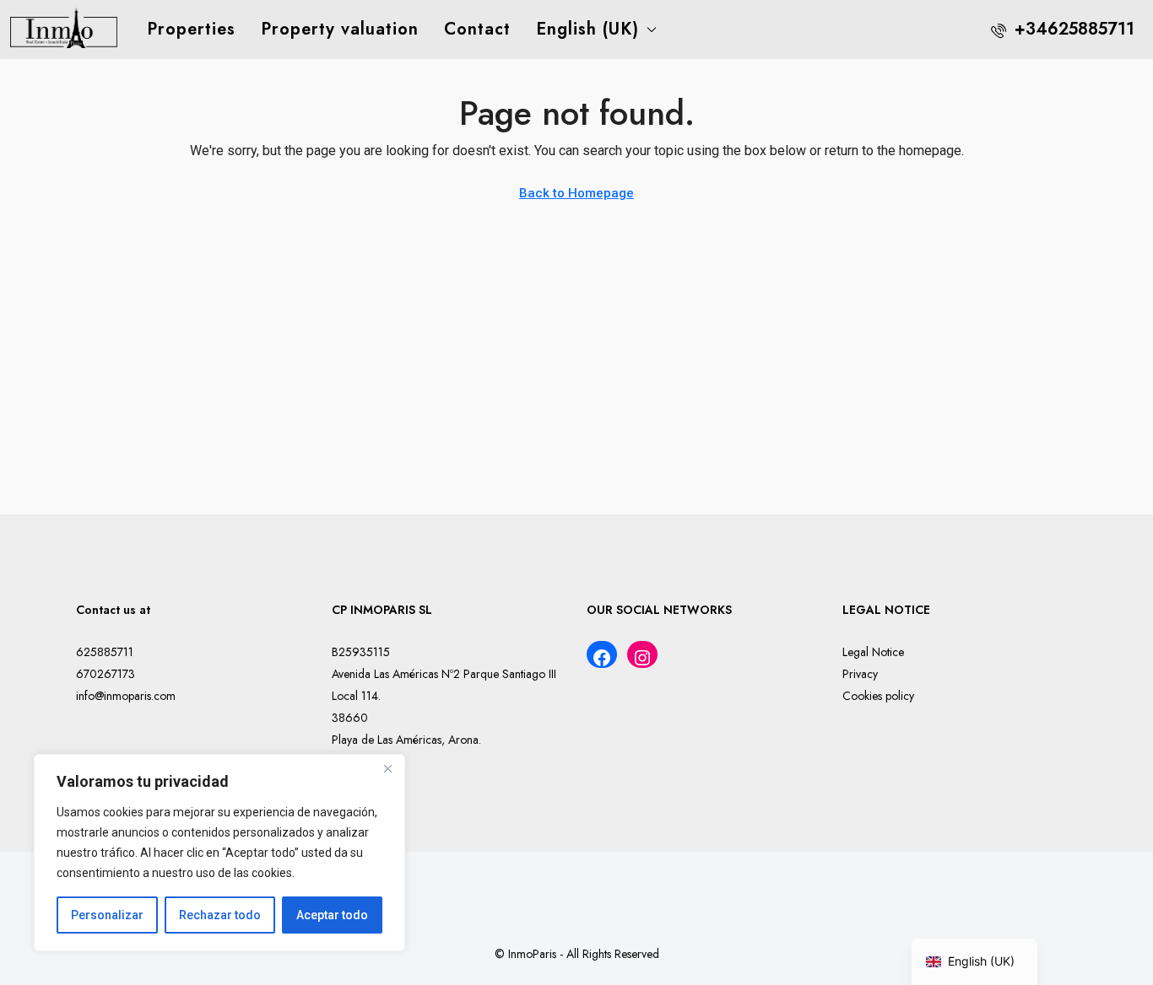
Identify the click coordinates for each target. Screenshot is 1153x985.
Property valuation (340, 29)
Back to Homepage (576, 193)
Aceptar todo (332, 915)
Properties (191, 29)
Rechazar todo (220, 915)
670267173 (105, 673)
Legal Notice (873, 651)
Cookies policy (878, 695)
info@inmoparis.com (126, 695)
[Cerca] (387, 768)
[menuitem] (1062, 29)
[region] (219, 852)
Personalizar (107, 915)
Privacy (860, 673)
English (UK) (587, 29)
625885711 (104, 651)
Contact (477, 29)
